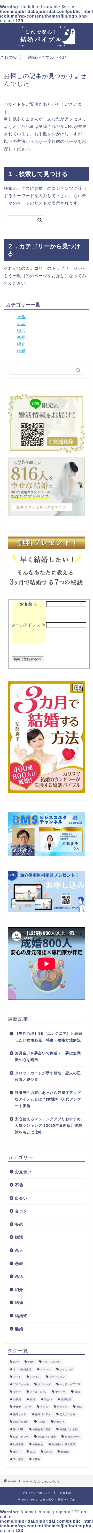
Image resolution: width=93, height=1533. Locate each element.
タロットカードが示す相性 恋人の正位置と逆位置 (48, 1076)
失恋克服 (62, 1406)
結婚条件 (18, 1444)
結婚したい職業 (47, 1436)
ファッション (57, 1376)
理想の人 (60, 1421)
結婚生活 (38, 1444)
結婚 (21, 351)
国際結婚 (66, 1399)
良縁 (32, 1451)
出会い (21, 1198)
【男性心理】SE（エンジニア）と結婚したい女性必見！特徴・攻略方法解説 (48, 1037)
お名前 (29, 604)
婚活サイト (19, 1414)
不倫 (21, 317)
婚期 (79, 1406)
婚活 (21, 330)
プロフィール (21, 1384)
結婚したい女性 (69, 1429)
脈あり (17, 1451)
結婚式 (21, 1315)
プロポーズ (44, 1384)
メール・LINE (38, 1391)
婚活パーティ (43, 1414)
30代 (16, 1361)
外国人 (44, 1406)
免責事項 (65, 1492)
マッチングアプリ (70, 1384)
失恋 (21, 324)
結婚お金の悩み (42, 1429)
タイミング (66, 1369)
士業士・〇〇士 (22, 1406)
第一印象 (18, 1429)
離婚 (19, 1329)
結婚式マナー (72, 1436)
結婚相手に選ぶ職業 (63, 1444)
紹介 (21, 344)
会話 (77, 1391)
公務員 (17, 1399)
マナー (17, 1391)
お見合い (23, 1172)
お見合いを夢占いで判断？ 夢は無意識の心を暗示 (48, 1056)
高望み (36, 1459)
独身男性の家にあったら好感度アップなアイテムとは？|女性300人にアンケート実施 (48, 1099)
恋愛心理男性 (21, 1421)
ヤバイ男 (60, 1391)
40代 (31, 1361)
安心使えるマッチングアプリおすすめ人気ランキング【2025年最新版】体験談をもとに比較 (48, 1125)
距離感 (65, 1451)
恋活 (19, 1276)
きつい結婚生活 (22, 1369)
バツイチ (35, 1376)
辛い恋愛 (18, 1459)
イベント (45, 1369)
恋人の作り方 (67, 1414)
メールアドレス (29, 625)
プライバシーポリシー (36, 1492)
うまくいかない (52, 1361)
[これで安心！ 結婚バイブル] (46, 43)
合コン (21, 1211)
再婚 (32, 1399)
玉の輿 (41, 1421)
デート (17, 1376)
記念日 (48, 1451)
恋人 (19, 1250)
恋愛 (21, 337)
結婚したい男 (21, 1436)
